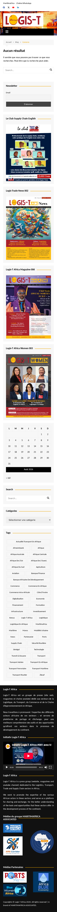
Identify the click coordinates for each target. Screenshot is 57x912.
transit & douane (19, 656)
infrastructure (17, 612)
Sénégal (16, 650)
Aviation (15, 573)
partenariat (28, 637)
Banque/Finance (38, 573)
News (12, 637)
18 (16, 452)
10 (9, 446)
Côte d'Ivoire (42, 592)
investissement (39, 612)
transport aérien (16, 662)
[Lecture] (6, 767)
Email (8, 93)
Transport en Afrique (38, 662)
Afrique (41, 548)
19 (22, 452)
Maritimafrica (8, 3)
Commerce (15, 586)
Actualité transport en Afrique (28, 542)
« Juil (8, 478)
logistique (43, 618)
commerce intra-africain (19, 592)
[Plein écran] (50, 767)
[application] (28, 756)
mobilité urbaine (41, 631)
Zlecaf (42, 675)
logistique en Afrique (19, 624)
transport (41, 656)
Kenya (12, 618)
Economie (40, 599)
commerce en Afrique (37, 586)
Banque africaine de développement (28, 580)
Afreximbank (18, 548)
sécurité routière (39, 643)
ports (44, 637)
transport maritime (40, 669)
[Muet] (45, 767)
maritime (13, 631)
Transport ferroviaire (17, 669)
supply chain (16, 643)
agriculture (40, 567)
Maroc (25, 631)
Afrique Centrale (39, 554)
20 (28, 452)
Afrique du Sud (18, 567)
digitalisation (18, 599)
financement (17, 605)
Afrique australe (17, 554)
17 (9, 452)
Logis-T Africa (26, 618)
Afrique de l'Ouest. (39, 561)
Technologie (39, 650)
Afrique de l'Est (16, 561)
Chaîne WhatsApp (23, 3)
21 (35, 452)
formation (40, 605)
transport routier (19, 675)
